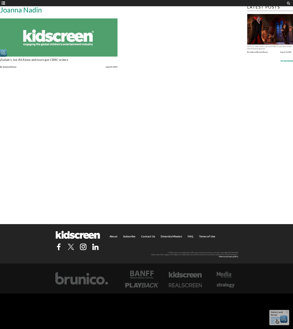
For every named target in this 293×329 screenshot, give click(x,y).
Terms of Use (207, 236)
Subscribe (129, 236)
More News (287, 61)
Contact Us (148, 236)
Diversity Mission (171, 236)
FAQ (190, 236)
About (114, 236)
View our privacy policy (228, 256)
